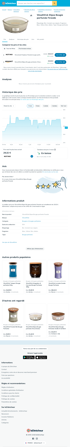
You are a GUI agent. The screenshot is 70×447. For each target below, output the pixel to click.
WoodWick (25, 218)
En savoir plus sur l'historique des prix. (32, 99)
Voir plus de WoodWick (9, 242)
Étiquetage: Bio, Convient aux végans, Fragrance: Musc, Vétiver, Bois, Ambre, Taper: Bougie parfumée (52, 24)
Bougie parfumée (27, 234)
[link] (13, 277)
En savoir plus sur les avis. (50, 172)
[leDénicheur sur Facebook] (33, 438)
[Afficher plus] (3, 55)
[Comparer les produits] (31, 16)
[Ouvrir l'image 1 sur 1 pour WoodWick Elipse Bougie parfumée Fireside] (15, 25)
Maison (10, 9)
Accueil (4, 9)
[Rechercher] (54, 3)
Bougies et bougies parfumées (31, 221)
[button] (9, 48)
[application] (35, 127)
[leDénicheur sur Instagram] (37, 438)
